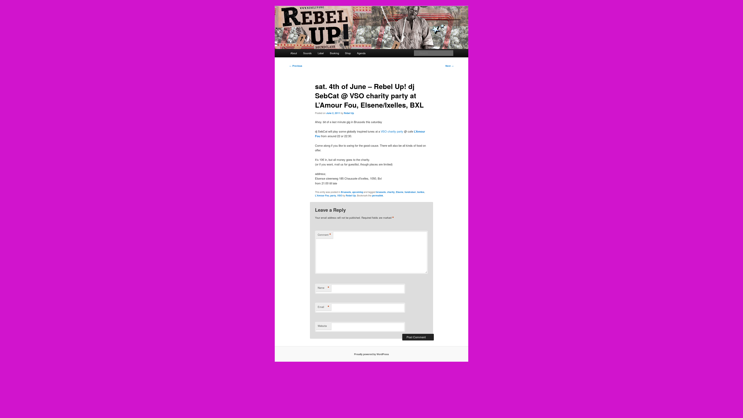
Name (323, 288)
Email (323, 307)
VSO (339, 195)
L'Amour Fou (322, 195)
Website (322, 326)
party (333, 195)
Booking (334, 53)
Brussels (346, 192)
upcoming (357, 192)
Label (321, 53)
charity (391, 192)
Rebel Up (349, 113)
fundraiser (410, 192)
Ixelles (420, 192)
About (293, 53)
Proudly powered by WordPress (371, 354)
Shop (348, 53)
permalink (377, 195)
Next (449, 66)
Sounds (307, 53)
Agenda (361, 53)
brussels (381, 192)
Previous (295, 66)
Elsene (399, 192)
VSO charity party (392, 131)
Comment (324, 235)
